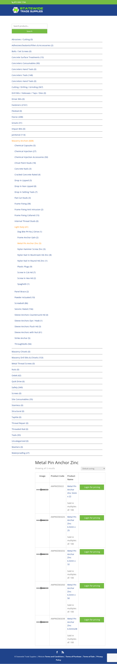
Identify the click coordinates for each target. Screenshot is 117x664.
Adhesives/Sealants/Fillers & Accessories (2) (32, 45)
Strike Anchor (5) (22, 338)
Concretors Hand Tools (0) (24, 81)
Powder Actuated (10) (25, 297)
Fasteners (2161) (19, 105)
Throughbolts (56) (23, 344)
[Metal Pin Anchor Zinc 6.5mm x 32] (42, 558)
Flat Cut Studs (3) (23, 197)
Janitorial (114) (18, 134)
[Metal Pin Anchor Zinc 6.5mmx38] (42, 626)
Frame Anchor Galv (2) (27, 237)
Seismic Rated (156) (24, 309)
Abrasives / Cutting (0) (22, 39)
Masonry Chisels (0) (21, 351)
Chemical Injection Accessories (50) (31, 157)
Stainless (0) (17, 405)
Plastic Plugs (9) (24, 266)
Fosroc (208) (17, 117)
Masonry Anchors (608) (23, 140)
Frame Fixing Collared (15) (27, 215)
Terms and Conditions (54, 656)
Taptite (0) (16, 417)
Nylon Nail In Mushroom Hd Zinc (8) (34, 255)
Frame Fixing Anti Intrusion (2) (29, 209)
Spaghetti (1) (23, 284)
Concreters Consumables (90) (26, 63)
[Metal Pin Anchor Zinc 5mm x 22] (42, 494)
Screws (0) (16, 393)
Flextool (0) (17, 111)
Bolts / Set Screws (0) (21, 51)
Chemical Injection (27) (25, 151)
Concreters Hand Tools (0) (24, 69)
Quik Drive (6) (18, 381)
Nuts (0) (15, 369)
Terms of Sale (89, 656)
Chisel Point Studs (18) (25, 163)
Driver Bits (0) (18, 99)
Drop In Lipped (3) (23, 180)
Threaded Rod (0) (20, 429)
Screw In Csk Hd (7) (26, 272)
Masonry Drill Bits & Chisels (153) (27, 357)
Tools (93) (16, 435)
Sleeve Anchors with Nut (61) (28, 332)
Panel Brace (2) (22, 291)
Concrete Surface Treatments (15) (28, 57)
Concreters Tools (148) (22, 75)
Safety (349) (17, 387)
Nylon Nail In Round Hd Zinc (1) (32, 260)
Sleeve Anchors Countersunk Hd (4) (31, 314)
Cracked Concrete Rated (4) (27, 174)
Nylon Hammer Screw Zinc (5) (31, 249)
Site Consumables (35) (22, 399)
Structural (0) (18, 411)
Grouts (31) (17, 123)
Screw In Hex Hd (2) (26, 278)
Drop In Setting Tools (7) (26, 192)
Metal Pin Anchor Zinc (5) (29, 243)
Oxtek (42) (16, 375)
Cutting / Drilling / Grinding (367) (27, 87)
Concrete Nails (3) (23, 168)
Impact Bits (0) (18, 128)
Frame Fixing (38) (23, 203)
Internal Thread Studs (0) (26, 221)
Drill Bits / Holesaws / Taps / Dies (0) (29, 93)
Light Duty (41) (21, 227)
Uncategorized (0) (20, 441)
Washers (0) (17, 447)
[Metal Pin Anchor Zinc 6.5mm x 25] (42, 524)
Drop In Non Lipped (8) (25, 186)
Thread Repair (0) (20, 423)
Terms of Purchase (73, 656)
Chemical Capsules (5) (25, 145)
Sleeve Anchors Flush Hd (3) (28, 326)
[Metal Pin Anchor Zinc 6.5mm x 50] (42, 592)
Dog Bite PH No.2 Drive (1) (29, 231)
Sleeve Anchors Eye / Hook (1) (28, 320)
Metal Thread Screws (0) (23, 363)
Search (29, 31)
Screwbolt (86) (21, 303)
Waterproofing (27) (20, 453)
